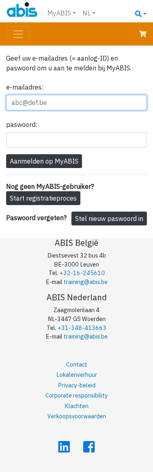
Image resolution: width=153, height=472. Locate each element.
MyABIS (59, 13)
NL (86, 13)
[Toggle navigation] (18, 34)
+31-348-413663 (82, 328)
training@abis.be (86, 282)
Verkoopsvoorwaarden (76, 416)
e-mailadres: (24, 87)
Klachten (76, 406)
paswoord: (21, 124)
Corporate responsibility (76, 395)
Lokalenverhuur (76, 374)
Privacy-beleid (76, 385)
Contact (76, 364)
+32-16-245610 (82, 273)
